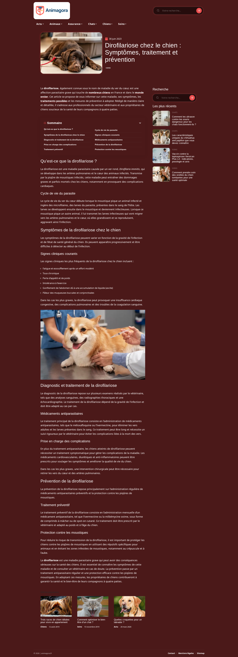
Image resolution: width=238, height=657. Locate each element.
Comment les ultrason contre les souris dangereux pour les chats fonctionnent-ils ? (184, 120)
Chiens (43, 627)
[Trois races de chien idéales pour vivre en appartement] (56, 606)
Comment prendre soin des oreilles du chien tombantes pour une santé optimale (183, 176)
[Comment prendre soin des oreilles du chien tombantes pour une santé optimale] (161, 174)
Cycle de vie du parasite (106, 130)
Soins (108, 68)
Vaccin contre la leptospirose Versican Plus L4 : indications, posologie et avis (183, 158)
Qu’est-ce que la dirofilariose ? (58, 129)
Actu (116, 627)
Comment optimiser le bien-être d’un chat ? (91, 621)
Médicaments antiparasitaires (109, 140)
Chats (174, 112)
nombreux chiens (99, 92)
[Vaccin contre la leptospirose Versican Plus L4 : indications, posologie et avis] (161, 155)
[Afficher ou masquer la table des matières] (102, 123)
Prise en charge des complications (60, 144)
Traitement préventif (53, 149)
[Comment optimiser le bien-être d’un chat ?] (93, 606)
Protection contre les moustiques (110, 149)
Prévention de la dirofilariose (108, 144)
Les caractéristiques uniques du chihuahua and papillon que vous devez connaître (183, 139)
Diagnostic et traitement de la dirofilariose (63, 140)
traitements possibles (53, 101)
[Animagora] (51, 10)
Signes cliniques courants (107, 135)
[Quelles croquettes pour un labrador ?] (129, 606)
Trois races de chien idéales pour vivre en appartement (54, 621)
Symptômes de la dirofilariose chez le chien (64, 135)
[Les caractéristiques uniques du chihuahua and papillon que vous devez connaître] (161, 137)
